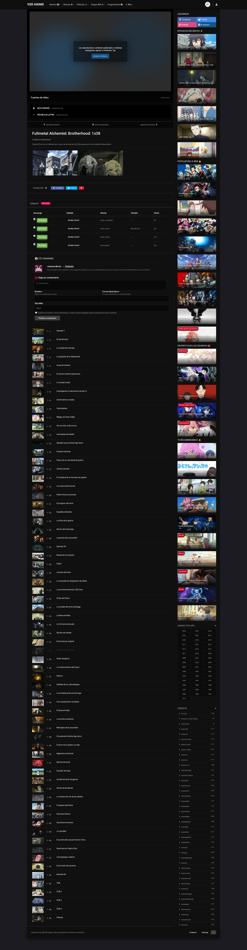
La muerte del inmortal (66, 486)
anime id (184, 734)
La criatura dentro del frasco (68, 667)
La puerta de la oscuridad (67, 538)
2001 (197, 667)
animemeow (186, 868)
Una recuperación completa (68, 702)
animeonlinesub (187, 899)
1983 (197, 694)
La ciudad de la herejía (65, 348)
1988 (209, 685)
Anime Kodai (186, 739)
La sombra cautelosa (65, 719)
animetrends (186, 920)
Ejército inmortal (63, 762)
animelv (184, 863)
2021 (209, 635)
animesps (185, 914)
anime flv (184, 729)
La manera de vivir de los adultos (70, 797)
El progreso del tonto (65, 503)
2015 (209, 644)
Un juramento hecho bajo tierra (69, 736)
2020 (184, 640)
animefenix (185, 811)
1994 (209, 676)
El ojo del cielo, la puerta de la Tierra (71, 840)
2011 (184, 653)
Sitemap (205, 932)
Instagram (205, 25)
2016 (197, 644)
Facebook (186, 19)
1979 (184, 699)
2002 (184, 667)
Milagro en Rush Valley (66, 417)
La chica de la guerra (65, 520)
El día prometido (63, 710)
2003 (209, 662)
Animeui (184, 925)
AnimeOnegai (186, 894)
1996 (184, 676)
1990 (184, 685)
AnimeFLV (185, 832)
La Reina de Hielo (63, 615)
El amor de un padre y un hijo (68, 745)
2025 (197, 631)
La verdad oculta (63, 382)
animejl (184, 853)
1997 (209, 671)
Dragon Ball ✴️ (97, 4)
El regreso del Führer (65, 805)
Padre (59, 564)
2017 (184, 644)
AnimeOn (184, 889)
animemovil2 (186, 878)
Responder (69, 266)
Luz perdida (61, 831)
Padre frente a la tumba (66, 495)
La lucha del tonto (64, 572)
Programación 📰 (115, 4)
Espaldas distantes (64, 512)
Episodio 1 (61, 331)
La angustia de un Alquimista (68, 357)
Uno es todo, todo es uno (67, 426)
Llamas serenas (63, 469)
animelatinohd (186, 858)
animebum (185, 791)
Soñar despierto (63, 659)
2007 (197, 658)
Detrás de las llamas (65, 788)
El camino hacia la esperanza (68, 374)
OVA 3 (59, 900)
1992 (197, 680)
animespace (186, 909)
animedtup (185, 801)
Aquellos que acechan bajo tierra (70, 443)
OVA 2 (59, 892)
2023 (184, 635)
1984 (184, 694)
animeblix (185, 781)
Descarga (45, 203)
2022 (197, 635)
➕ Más (128, 4)
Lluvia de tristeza (63, 365)
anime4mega (186, 770)
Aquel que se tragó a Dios (67, 848)
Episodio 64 (61, 874)
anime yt (184, 760)
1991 (209, 680)
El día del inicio (62, 339)
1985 (209, 690)
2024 (209, 631)
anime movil (185, 744)
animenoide (185, 884)
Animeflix (184, 827)
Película (60, 917)
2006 (209, 658)
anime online (186, 750)
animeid (184, 848)
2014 (184, 649)
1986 (197, 690)
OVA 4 (59, 909)
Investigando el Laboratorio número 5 (72, 391)
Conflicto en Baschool (65, 650)
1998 (197, 671)
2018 (209, 640)
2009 (209, 653)
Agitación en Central (65, 753)
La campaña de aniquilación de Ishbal (72, 581)
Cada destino (62, 408)
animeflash (185, 817)
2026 (184, 631)
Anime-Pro (185, 765)
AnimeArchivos (187, 775)
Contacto (193, 932)
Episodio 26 (61, 546)
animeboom (185, 786)
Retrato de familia (64, 633)
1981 (209, 694)
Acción (184, 714)
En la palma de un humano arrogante (72, 477)
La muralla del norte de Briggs (69, 607)
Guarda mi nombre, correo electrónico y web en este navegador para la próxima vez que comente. (77, 313)
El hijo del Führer (63, 598)
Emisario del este (63, 451)
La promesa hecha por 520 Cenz (70, 590)
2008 (184, 658)
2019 (197, 640)
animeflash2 (185, 822)
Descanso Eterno (63, 814)
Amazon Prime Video (189, 719)
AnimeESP (185, 806)
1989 (197, 685)
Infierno (60, 676)
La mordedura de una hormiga (69, 693)
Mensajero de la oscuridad (67, 728)
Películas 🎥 (82, 4)
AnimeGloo (185, 842)
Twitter (204, 19)
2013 (197, 649)
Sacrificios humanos (65, 822)
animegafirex (186, 837)
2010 (197, 653)
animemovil (185, 873)
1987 (184, 690)
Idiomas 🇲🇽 (68, 4)
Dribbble (185, 25)
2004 (197, 662)
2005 (184, 662)
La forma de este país (65, 624)
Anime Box (185, 724)
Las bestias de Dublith (65, 434)
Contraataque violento (66, 857)
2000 (209, 667)
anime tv (184, 755)
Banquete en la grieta (65, 555)
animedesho (186, 796)
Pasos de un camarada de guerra (70, 460)
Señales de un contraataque (68, 684)
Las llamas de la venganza (67, 779)
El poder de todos (64, 771)
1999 (184, 671)
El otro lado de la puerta (66, 866)
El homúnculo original (65, 641)
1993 (184, 680)
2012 (209, 649)
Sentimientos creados (65, 400)
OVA (58, 883)
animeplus (185, 904)
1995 (197, 676)
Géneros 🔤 (54, 4)
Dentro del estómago (65, 529)
